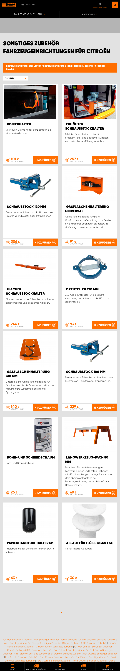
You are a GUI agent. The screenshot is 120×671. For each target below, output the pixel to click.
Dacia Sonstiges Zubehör (101, 639)
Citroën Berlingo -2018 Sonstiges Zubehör (84, 643)
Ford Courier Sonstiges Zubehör (90, 660)
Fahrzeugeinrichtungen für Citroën (24, 66)
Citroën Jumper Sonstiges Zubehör (93, 646)
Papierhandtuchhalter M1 (30, 543)
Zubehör (89, 66)
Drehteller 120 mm (82, 289)
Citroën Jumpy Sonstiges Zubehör (54, 646)
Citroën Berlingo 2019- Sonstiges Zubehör (29, 650)
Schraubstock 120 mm (26, 207)
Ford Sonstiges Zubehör (73, 639)
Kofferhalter (19, 124)
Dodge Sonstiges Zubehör (46, 643)
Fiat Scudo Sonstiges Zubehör (21, 657)
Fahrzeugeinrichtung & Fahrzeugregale (63, 66)
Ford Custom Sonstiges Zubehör (53, 660)
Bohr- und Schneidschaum (31, 457)
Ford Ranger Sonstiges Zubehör (57, 657)
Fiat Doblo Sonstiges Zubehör (65, 653)
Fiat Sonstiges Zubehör (46, 639)
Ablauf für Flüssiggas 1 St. (89, 543)
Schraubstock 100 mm (85, 372)
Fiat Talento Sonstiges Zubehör (31, 653)
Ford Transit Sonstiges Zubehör (92, 657)
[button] (15, 78)
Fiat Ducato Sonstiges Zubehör (100, 653)
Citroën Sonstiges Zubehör (17, 639)
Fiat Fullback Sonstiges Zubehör (71, 650)
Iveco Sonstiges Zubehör (17, 643)
